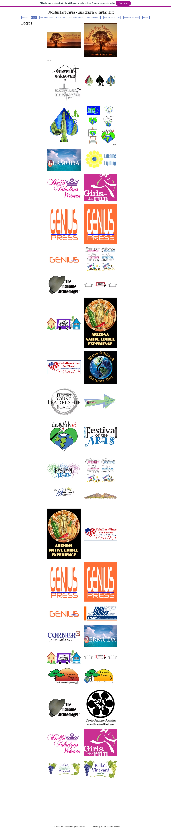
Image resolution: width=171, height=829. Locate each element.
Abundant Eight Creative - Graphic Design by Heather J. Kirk (81, 12)
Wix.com (116, 827)
